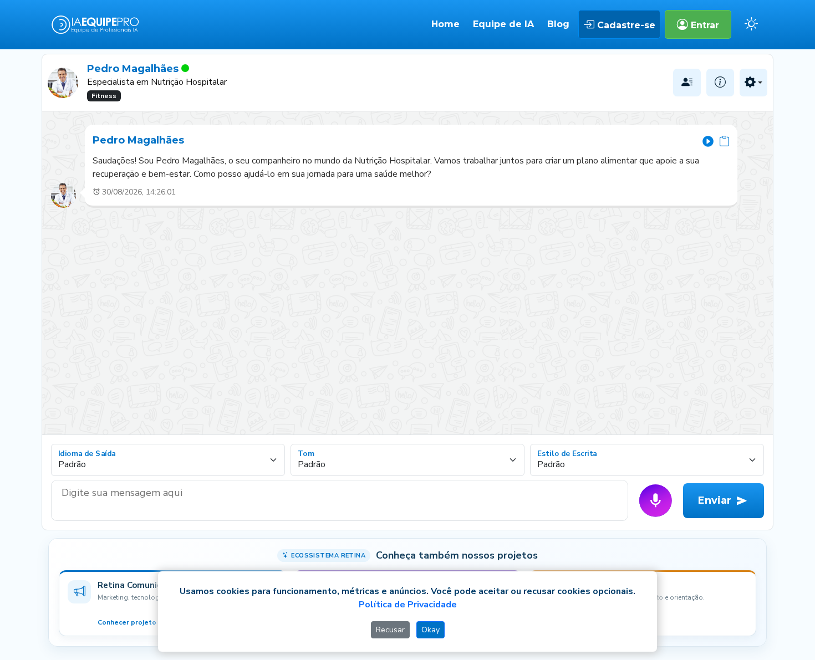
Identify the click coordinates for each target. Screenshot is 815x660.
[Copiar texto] (724, 140)
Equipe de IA (503, 24)
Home (445, 24)
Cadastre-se (624, 25)
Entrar (703, 25)
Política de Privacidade (408, 604)
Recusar (390, 630)
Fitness (103, 95)
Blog (558, 24)
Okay (430, 630)
